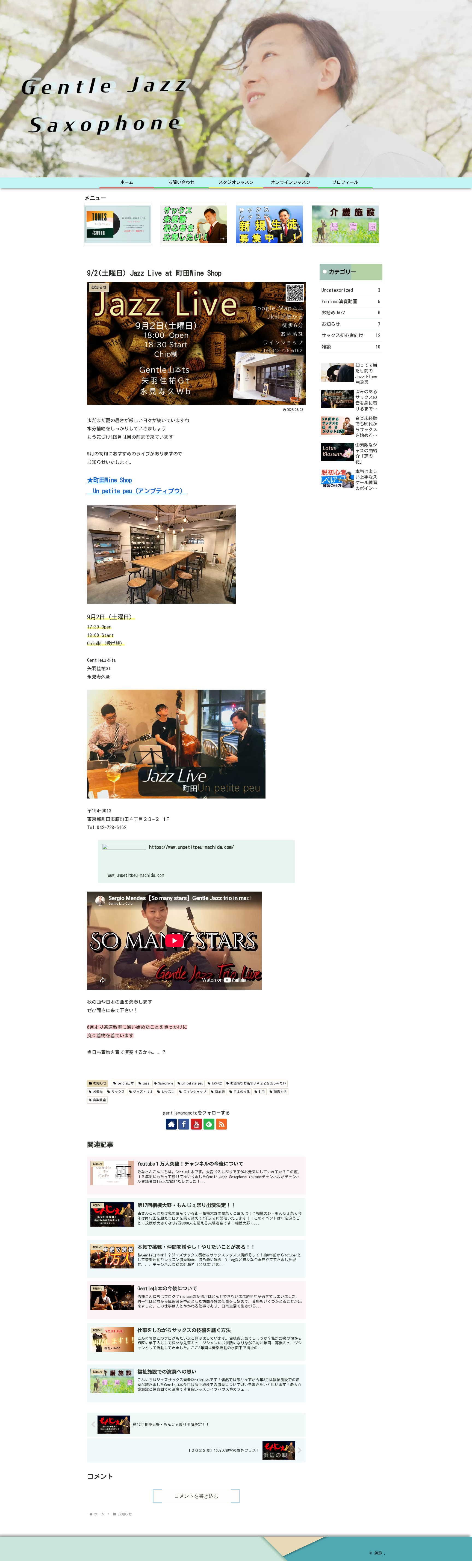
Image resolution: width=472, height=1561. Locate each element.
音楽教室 (99, 1099)
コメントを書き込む (196, 1496)
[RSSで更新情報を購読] (221, 1124)
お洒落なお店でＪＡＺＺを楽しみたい (258, 1083)
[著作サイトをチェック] (171, 1124)
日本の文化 (242, 1091)
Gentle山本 (125, 1083)
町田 (261, 1091)
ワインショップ (194, 1091)
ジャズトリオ (143, 1091)
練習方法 (280, 1091)
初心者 (220, 1091)
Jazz (145, 1083)
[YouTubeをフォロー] (196, 1124)
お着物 (98, 1091)
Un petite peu (192, 1083)
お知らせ (99, 1083)
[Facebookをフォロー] (183, 1124)
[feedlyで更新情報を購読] (208, 1124)
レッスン (168, 1091)
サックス (118, 1091)
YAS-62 (217, 1083)
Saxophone (165, 1083)
